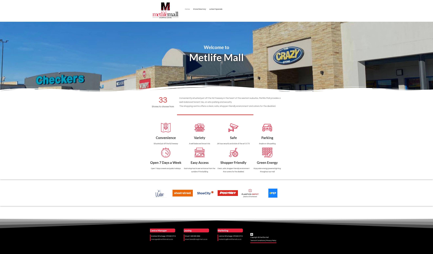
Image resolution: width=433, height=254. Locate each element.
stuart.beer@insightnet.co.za (196, 239)
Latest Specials (215, 9)
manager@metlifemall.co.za (162, 239)
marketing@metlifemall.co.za (230, 239)
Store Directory (199, 9)
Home (187, 9)
